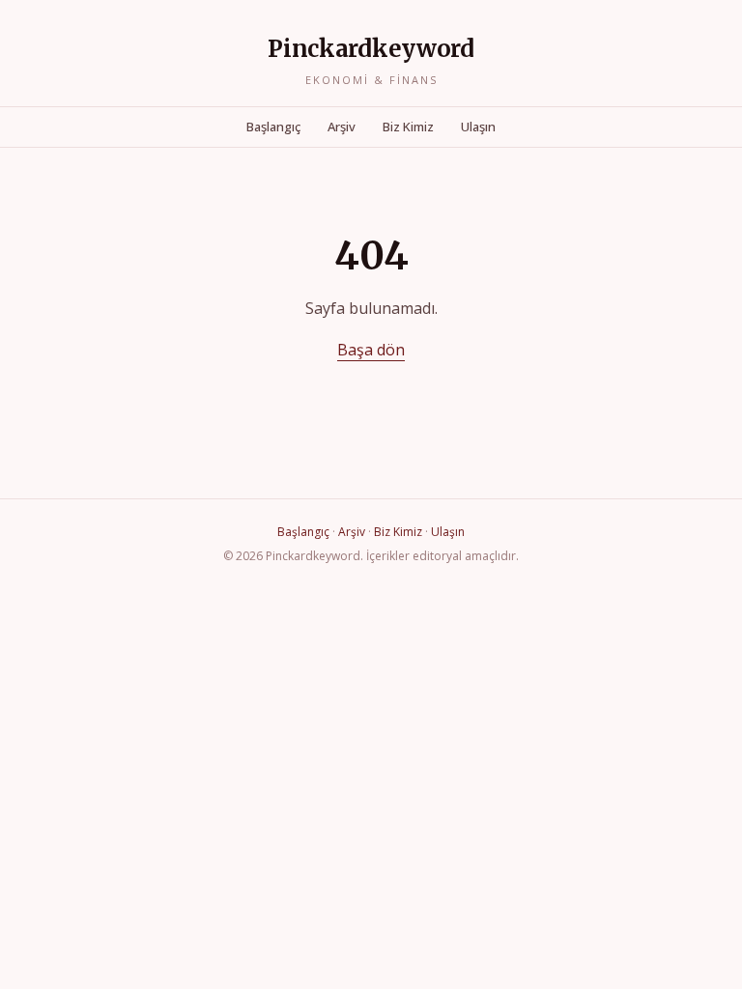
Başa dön (371, 349)
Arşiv (342, 126)
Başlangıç (273, 126)
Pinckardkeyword (371, 49)
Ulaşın (478, 126)
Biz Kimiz (408, 126)
